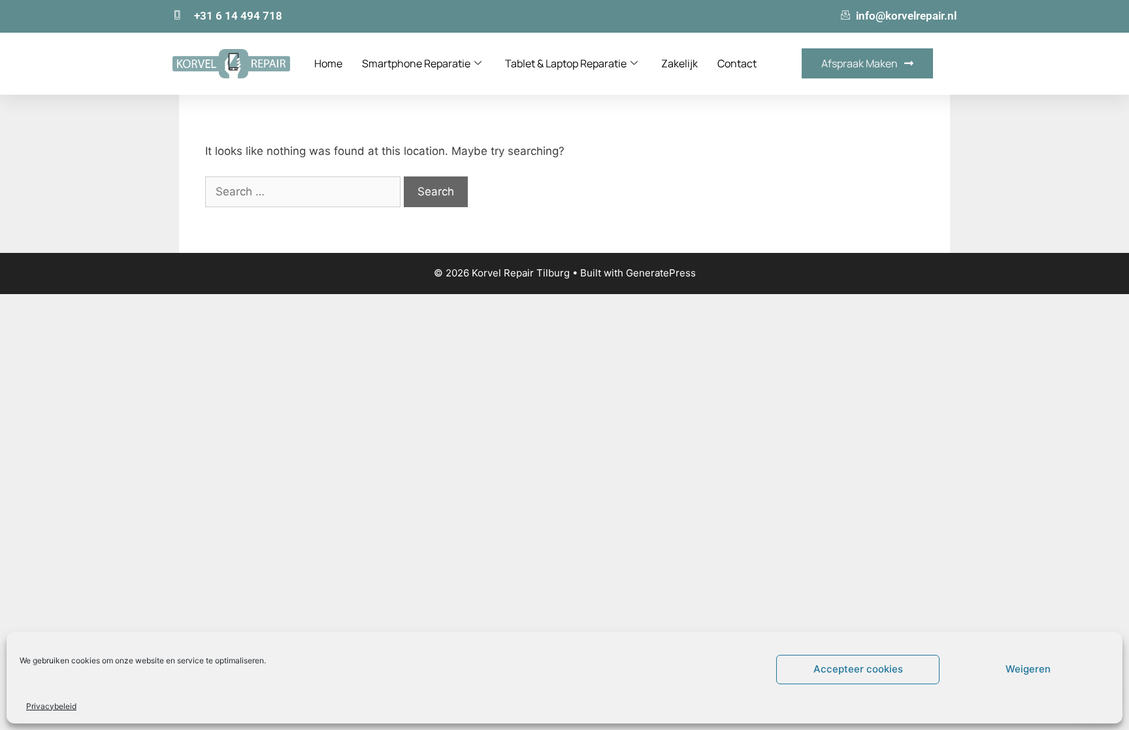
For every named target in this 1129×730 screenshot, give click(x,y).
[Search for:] (304, 191)
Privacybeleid (51, 706)
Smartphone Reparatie (416, 63)
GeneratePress (661, 273)
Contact (737, 63)
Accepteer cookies (858, 669)
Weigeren (1028, 669)
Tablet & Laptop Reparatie (566, 63)
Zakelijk (679, 63)
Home (328, 63)
